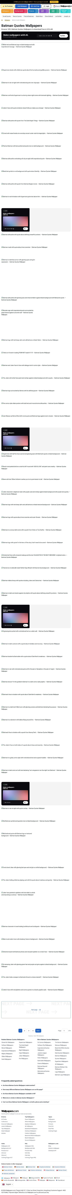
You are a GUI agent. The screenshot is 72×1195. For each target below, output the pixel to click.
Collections (4, 1121)
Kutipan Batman (50, 1170)
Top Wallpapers (5, 1128)
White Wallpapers (30, 1121)
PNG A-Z (3, 1155)
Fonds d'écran (32, 1180)
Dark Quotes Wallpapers (62, 1053)
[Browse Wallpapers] (12, 11)
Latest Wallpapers (6, 1126)
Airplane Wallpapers (30, 1124)
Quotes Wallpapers (60, 1058)
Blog (49, 1146)
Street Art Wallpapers (8, 1042)
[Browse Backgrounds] (25, 11)
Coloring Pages (63, 11)
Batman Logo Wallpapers (62, 1075)
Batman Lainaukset (9, 1173)
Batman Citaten (22, 1170)
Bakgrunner (51, 1180)
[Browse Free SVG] (47, 11)
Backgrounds (19, 11)
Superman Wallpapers (25, 1042)
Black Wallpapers (29, 1138)
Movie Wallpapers (7, 1048)
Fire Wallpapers (23, 1058)
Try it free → (54, 2)
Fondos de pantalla (8, 1180)
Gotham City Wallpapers (45, 1045)
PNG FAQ (27, 1155)
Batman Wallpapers (61, 1056)
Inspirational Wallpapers (9, 1051)
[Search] (63, 6)
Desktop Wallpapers (30, 1131)
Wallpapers (5, 11)
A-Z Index (4, 1119)
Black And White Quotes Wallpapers (62, 1049)
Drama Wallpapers (43, 1063)
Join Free (36, 6)
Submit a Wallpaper (53, 1148)
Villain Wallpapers (7, 1056)
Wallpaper (25, 1178)
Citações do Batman (44, 1167)
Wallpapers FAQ (29, 1146)
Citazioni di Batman (59, 1167)
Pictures (31, 11)
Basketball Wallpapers (31, 1128)
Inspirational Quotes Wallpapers (43, 1049)
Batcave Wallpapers (61, 1045)
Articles (3, 1133)
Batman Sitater (62, 1170)
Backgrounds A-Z (6, 1148)
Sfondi (58, 1178)
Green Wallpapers (30, 1119)
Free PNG (53, 11)
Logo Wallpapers (60, 1072)
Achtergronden (21, 1180)
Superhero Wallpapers (61, 1061)
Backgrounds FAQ (30, 1148)
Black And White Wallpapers (32, 1135)
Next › (38, 1030)
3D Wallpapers (59, 1064)
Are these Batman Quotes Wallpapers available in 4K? (19, 1093)
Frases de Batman (9, 1170)
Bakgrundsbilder (35, 1178)
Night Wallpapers (24, 1050)
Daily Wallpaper (5, 1131)
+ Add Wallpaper (22, 6)
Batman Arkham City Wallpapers (61, 1068)
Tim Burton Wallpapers (62, 1042)
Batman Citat (31, 1167)
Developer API (52, 1150)
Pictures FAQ (28, 1150)
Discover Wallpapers (7, 1124)
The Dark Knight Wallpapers (23, 1046)
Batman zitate (20, 1167)
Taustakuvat (61, 1180)
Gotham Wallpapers (7, 1045)
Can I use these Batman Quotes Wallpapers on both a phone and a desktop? (26, 1102)
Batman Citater (8, 1167)
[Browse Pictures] (36, 11)
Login (47, 6)
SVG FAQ (27, 1153)
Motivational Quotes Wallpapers (44, 1072)
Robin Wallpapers (43, 1058)
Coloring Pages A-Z (6, 1157)
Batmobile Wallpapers (44, 1060)
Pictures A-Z (4, 1150)
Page (59, 1030)
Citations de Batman (36, 1170)
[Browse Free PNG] (58, 11)
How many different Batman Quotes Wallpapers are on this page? (23, 1089)
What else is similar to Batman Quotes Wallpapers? (18, 1098)
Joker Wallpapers (24, 1056)
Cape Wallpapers (24, 1053)
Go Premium (9, 6)
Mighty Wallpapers (7, 1053)
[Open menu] (69, 6)
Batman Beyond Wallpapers (42, 1067)
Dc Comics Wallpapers (44, 1042)
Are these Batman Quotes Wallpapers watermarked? (19, 1085)
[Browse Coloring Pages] (69, 11)
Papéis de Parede (48, 1178)
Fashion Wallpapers (30, 1133)
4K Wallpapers (29, 1126)
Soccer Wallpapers (30, 1140)
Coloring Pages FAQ (30, 1157)
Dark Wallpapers (6, 1059)
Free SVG (42, 11)
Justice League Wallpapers (42, 1054)
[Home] (2, 20)
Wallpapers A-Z (5, 1146)
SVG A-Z (3, 1153)
